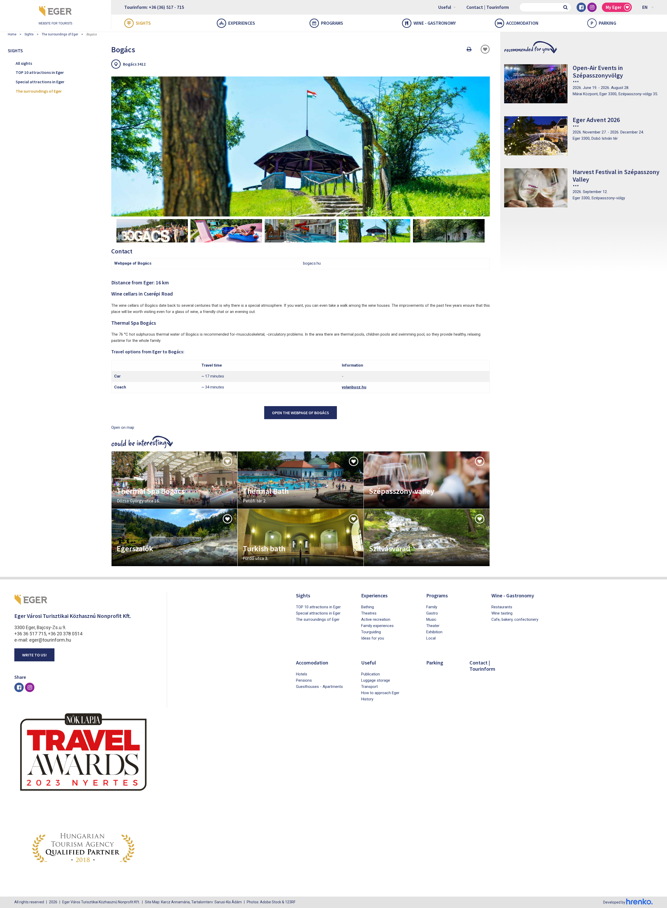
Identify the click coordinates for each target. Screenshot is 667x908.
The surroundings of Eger (60, 34)
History (367, 699)
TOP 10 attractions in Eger (40, 72)
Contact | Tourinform (487, 7)
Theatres (368, 613)
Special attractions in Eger (40, 81)
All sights (24, 63)
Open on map (122, 427)
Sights (143, 23)
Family (431, 607)
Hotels (301, 674)
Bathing (367, 607)
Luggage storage (375, 680)
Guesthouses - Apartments (319, 686)
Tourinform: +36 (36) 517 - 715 (154, 7)
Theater (433, 625)
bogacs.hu (312, 263)
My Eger (613, 7)
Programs (332, 23)
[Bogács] (300, 146)
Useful (444, 7)
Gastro (432, 613)
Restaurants (501, 607)
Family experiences (377, 625)
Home (12, 34)
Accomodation (522, 23)
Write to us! (34, 654)
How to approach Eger (380, 692)
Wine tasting (501, 613)
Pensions (304, 680)
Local (431, 638)
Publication (370, 674)
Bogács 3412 (134, 64)
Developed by (614, 902)
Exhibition (434, 632)
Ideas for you (372, 638)
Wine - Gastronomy (434, 23)
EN (645, 7)
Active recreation (375, 619)
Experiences (241, 23)
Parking (603, 23)
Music (431, 619)
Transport (369, 686)
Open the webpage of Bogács (300, 412)
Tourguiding (371, 632)
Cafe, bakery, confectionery (514, 619)
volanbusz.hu (354, 387)
